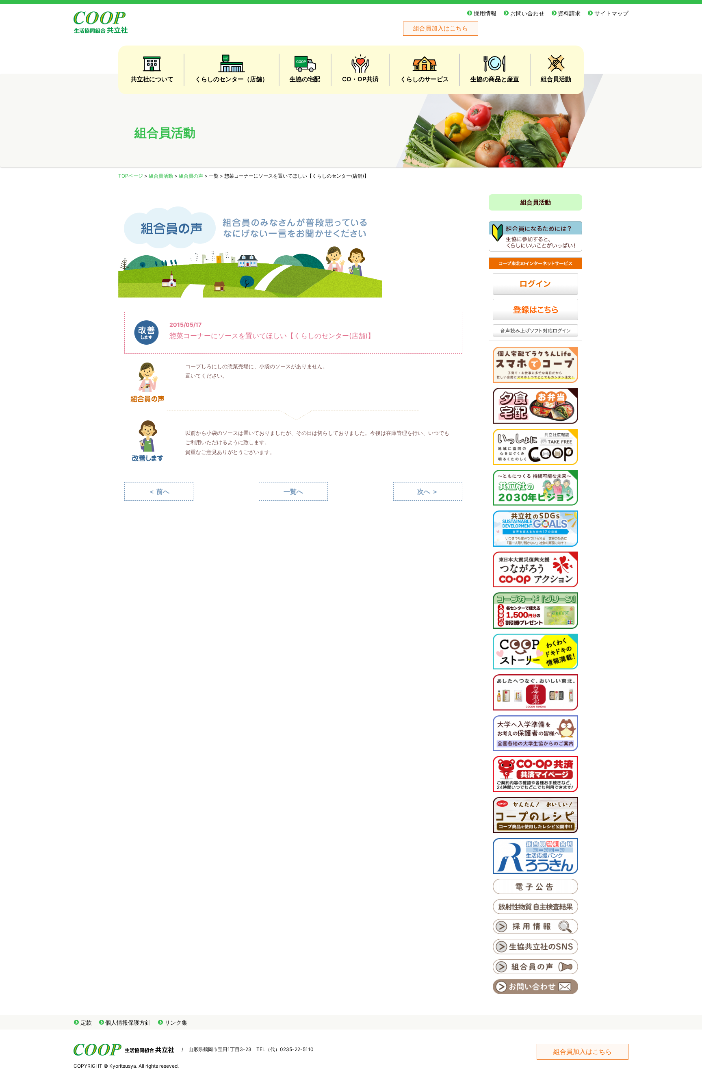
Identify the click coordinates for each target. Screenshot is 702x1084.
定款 (86, 1022)
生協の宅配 (305, 79)
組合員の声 (191, 176)
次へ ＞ (427, 491)
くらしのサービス (424, 79)
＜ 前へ (158, 491)
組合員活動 (556, 79)
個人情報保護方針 (128, 1022)
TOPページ (130, 176)
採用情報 (485, 13)
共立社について (152, 79)
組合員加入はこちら (440, 28)
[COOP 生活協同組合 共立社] (101, 29)
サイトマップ (611, 13)
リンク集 (176, 1022)
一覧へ (293, 491)
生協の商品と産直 (494, 79)
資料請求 (569, 13)
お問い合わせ (527, 13)
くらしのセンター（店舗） (231, 79)
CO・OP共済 (360, 79)
